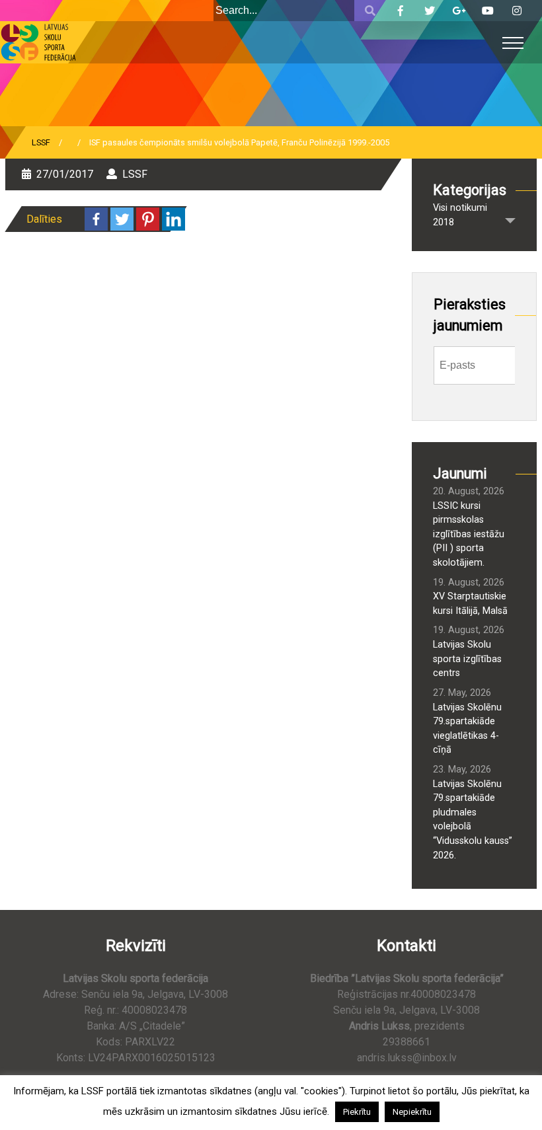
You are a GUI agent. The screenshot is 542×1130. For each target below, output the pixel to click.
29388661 (406, 1042)
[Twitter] (122, 219)
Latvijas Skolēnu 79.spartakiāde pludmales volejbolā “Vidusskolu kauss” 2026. (472, 819)
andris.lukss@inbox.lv (407, 1057)
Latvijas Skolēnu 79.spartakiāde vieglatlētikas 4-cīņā (467, 729)
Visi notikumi (460, 207)
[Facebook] (96, 219)
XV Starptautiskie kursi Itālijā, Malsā (470, 604)
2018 (443, 222)
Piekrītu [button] (357, 1112)
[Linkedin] (173, 219)
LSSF (41, 142)
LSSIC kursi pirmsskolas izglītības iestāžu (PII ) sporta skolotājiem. (468, 534)
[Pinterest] (147, 219)
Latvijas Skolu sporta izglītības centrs (467, 659)
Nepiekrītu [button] (412, 1112)
